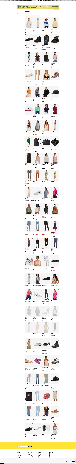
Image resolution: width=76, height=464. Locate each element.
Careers (17, 454)
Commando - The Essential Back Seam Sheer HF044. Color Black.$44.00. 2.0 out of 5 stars (46, 297)
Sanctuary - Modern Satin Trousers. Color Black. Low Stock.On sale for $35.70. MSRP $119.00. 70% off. (29, 161)
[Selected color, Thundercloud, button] (51, 249)
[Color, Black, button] (26, 29)
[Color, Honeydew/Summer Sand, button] (46, 367)
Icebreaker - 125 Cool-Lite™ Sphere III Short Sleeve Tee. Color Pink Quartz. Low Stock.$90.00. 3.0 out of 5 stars (55, 60)
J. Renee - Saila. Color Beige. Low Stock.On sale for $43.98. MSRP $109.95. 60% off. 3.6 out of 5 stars (29, 363)
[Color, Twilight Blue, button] (26, 317)
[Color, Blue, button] (44, 350)
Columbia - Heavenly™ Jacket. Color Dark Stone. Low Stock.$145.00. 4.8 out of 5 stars (37, 211)
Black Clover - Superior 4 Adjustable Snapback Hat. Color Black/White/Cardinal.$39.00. (29, 111)
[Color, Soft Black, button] (27, 181)
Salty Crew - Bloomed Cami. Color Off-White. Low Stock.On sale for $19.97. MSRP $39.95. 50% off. (46, 127)
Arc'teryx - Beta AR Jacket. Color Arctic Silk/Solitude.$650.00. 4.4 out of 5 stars (46, 161)
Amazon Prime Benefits (19, 456)
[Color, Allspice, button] (44, 98)
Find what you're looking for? (56, 441)
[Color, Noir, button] (52, 300)
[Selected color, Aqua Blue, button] (33, 434)
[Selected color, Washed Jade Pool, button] (33, 115)
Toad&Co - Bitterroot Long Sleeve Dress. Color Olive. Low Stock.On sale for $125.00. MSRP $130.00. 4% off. (46, 211)
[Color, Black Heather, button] (44, 45)
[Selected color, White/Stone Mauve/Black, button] (51, 434)
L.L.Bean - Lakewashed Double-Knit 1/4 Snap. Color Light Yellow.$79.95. (55, 25)
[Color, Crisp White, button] (35, 115)
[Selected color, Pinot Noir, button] (51, 232)
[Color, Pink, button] (45, 350)
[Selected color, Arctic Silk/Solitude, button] (42, 164)
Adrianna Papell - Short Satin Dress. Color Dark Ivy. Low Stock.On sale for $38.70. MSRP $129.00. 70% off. (29, 144)
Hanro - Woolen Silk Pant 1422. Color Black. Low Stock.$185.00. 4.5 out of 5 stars (46, 246)
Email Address (18, 446)
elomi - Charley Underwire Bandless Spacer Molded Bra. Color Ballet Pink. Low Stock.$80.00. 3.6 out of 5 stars (37, 263)
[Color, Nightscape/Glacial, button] (44, 164)
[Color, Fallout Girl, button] (28, 181)
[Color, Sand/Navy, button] (43, 367)
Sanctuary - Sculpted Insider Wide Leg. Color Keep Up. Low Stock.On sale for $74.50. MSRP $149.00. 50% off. (29, 414)
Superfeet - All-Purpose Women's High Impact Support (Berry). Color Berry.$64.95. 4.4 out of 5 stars (37, 363)
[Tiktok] (18, 450)
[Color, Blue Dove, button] (45, 367)
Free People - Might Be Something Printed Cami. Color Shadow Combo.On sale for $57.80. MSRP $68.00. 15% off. (37, 280)
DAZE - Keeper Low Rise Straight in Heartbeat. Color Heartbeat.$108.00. (37, 381)
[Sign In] (57, 2)
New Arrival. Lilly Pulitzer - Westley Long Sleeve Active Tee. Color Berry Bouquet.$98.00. (55, 297)
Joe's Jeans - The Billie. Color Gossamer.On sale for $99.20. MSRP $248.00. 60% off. (37, 414)
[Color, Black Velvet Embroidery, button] (52, 267)
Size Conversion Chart (40, 453)
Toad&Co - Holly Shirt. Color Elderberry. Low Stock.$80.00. (46, 194)
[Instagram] (17, 450)
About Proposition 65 (30, 457)
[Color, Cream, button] (43, 98)
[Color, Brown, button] (43, 350)
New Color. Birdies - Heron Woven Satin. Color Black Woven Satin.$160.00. (29, 42)
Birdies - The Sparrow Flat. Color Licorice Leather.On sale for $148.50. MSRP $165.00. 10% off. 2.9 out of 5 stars (55, 263)
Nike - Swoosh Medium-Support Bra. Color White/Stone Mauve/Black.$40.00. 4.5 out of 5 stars (55, 431)
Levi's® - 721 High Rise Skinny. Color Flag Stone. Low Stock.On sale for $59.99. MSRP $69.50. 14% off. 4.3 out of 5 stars (29, 178)
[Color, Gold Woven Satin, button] (27, 45)
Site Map (39, 455)
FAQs (28, 453)
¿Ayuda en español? (30, 455)
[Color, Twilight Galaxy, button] (28, 215)
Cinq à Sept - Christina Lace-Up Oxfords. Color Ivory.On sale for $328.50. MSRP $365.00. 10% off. (37, 346)
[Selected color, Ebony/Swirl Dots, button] (42, 45)
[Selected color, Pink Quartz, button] (51, 63)
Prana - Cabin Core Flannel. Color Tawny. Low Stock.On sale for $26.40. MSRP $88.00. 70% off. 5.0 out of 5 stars (55, 211)
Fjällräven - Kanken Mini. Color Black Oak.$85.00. (29, 397)
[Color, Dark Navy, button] (53, 417)
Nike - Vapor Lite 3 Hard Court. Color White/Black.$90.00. (37, 194)
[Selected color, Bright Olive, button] (42, 333)
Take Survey (39, 456)
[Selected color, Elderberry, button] (42, 198)
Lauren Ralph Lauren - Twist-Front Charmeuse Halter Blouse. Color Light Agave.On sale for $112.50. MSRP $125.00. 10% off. (29, 346)
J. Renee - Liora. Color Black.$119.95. (29, 431)
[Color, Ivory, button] (55, 232)
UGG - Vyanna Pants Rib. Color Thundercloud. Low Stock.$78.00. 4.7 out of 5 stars (55, 246)
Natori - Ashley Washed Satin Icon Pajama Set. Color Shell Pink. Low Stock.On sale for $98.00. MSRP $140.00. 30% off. (29, 194)
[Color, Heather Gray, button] (34, 115)
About (17, 453)
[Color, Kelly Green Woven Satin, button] (26, 45)
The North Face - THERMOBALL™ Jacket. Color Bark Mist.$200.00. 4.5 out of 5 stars (29, 211)
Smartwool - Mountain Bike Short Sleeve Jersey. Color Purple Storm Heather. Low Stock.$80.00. (29, 313)
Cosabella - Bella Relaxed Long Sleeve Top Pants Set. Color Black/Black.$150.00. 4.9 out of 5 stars (37, 246)
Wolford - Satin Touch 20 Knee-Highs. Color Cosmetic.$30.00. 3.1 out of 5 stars (37, 77)
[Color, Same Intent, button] (26, 385)
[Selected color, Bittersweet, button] (33, 63)
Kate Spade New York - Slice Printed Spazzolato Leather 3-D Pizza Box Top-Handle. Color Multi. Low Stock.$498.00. (29, 263)
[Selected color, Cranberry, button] (51, 198)
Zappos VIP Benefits (19, 457)
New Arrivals (50, 455)
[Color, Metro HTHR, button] (54, 63)
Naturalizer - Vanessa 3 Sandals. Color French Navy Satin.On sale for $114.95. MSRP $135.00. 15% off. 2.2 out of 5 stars (55, 363)
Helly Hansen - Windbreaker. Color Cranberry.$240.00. (55, 194)
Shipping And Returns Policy (31, 456)
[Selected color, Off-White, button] (42, 131)
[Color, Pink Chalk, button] (27, 29)
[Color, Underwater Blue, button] (43, 45)
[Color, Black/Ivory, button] (35, 249)
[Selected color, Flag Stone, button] (25, 181)
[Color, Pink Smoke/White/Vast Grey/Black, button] (34, 198)
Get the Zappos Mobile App (20, 455)
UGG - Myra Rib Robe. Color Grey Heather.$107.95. (29, 329)
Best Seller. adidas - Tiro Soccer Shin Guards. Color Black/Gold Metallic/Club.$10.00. (46, 431)
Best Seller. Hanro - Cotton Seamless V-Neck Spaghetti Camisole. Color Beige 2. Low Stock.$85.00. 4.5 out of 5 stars (46, 363)
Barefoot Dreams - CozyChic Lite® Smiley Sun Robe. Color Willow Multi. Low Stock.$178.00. (37, 329)
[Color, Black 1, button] (35, 215)
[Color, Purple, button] (52, 164)
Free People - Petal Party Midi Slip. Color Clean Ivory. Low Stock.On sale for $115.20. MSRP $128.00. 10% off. (29, 280)
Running (50, 456)
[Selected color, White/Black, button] (33, 198)
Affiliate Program (40, 454)
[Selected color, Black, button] (42, 98)
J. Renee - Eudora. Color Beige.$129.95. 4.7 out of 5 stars (55, 414)
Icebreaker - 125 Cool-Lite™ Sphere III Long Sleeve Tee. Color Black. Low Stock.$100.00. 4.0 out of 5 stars (46, 60)
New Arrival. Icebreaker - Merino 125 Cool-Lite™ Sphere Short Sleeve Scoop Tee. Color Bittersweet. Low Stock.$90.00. (37, 60)
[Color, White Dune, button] (27, 215)
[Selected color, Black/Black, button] (33, 249)
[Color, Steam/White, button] (54, 434)
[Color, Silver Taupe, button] (52, 249)
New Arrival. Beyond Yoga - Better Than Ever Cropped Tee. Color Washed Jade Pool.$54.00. (37, 111)
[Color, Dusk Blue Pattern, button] (44, 198)
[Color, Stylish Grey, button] (43, 148)
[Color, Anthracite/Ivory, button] (34, 249)
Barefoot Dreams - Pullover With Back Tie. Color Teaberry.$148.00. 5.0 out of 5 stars (37, 161)
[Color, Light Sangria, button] (44, 367)
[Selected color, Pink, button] (51, 164)
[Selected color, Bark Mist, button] (25, 215)
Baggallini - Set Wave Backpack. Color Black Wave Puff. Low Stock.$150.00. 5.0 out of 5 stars (37, 144)
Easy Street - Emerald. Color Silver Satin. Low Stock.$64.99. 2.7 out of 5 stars (37, 297)
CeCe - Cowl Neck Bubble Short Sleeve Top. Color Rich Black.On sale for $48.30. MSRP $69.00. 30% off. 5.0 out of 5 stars (46, 414)
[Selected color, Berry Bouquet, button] (51, 300)
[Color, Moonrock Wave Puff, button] (35, 148)
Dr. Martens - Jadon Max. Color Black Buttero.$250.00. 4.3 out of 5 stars (55, 42)
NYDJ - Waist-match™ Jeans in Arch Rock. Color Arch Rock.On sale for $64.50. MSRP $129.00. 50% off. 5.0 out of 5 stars (46, 229)
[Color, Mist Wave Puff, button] (34, 148)
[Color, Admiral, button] (34, 81)
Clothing (50, 454)
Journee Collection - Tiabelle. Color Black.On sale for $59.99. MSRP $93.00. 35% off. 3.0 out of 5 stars (46, 346)
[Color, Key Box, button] (27, 385)
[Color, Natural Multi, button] (34, 434)
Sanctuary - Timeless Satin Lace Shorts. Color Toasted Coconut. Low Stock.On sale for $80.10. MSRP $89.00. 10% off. (37, 178)
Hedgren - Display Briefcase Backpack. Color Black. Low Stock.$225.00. (46, 144)
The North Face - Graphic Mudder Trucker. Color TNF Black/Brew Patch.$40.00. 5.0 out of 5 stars (55, 381)
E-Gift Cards (39, 457)
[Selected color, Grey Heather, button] (25, 333)
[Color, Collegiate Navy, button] (34, 215)
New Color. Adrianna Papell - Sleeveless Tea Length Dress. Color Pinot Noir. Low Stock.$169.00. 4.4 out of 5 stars (55, 229)
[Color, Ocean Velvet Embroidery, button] (53, 267)
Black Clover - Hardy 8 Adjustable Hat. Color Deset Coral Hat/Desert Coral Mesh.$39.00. (46, 397)
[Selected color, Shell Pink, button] (25, 198)
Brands (50, 453)
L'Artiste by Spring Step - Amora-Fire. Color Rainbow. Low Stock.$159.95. (55, 77)
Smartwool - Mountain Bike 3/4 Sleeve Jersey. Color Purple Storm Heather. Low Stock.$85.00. (37, 313)
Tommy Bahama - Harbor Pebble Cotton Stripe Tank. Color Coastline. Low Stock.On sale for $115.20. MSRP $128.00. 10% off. (29, 127)
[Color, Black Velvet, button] (54, 267)
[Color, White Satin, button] (43, 317)
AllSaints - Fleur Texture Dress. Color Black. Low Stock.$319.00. (55, 329)
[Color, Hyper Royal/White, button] (53, 434)
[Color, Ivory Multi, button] (35, 434)
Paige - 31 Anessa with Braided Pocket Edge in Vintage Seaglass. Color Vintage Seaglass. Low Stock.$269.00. (46, 381)
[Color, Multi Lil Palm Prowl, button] (53, 300)
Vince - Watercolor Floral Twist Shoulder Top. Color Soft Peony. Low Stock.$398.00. (55, 313)
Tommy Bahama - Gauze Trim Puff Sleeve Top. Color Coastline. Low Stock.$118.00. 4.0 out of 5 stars (46, 111)
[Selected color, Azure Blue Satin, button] (42, 317)
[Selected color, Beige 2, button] (42, 367)
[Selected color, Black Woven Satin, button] (25, 45)
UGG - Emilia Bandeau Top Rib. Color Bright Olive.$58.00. (46, 329)
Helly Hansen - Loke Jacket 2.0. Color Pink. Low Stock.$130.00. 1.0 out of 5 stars (55, 161)
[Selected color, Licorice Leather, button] (51, 267)
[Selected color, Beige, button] (51, 417)
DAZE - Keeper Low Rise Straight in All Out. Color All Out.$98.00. (37, 397)
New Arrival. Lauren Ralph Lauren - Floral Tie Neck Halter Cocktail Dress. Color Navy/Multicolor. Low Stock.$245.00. (29, 246)
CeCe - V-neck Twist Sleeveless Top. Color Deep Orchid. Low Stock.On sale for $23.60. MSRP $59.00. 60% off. (29, 297)
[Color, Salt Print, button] (43, 198)
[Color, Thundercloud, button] (26, 98)
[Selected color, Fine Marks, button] (25, 385)
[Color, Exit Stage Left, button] (26, 181)
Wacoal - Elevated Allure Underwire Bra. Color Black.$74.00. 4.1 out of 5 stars (46, 77)
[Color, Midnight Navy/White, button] (55, 434)
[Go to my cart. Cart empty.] (58, 2)
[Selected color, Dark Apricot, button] (25, 98)
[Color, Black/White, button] (36, 198)
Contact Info (29, 454)
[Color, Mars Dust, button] (26, 215)
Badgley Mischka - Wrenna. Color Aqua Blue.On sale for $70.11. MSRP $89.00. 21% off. (37, 431)
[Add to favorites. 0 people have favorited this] (32, 34)
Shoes (50, 457)
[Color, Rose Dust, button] (42, 81)
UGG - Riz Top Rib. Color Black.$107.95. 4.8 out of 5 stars (46, 94)
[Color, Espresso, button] (52, 232)
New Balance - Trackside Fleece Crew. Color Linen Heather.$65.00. (29, 25)
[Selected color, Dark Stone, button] (33, 215)
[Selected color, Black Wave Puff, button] (33, 148)
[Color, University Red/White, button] (56, 434)
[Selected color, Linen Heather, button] (25, 29)
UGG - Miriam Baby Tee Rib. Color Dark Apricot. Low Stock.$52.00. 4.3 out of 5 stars (29, 94)
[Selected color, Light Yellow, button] (51, 29)
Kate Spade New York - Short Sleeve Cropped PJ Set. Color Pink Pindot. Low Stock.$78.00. (37, 25)
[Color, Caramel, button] (33, 81)
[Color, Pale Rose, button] (52, 29)
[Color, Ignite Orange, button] (52, 198)
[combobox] (28, 2)
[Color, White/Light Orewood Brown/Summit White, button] (35, 198)
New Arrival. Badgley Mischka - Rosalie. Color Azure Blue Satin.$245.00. (46, 313)
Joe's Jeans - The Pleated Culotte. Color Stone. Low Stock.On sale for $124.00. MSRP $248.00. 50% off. (55, 397)
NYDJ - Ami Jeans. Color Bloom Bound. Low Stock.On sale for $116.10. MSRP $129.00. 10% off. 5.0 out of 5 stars (29, 229)
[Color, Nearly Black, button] (36, 81)
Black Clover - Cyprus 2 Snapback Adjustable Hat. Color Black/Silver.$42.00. (55, 94)
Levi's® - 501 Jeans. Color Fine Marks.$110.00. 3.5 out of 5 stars (29, 381)
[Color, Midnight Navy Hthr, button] (53, 63)
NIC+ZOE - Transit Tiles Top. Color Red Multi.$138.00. (37, 94)
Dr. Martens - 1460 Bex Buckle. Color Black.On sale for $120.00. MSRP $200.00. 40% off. (55, 346)
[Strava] (20, 450)
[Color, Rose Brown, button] (43, 81)
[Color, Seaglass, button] (52, 63)
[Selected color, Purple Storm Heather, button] (25, 317)
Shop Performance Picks (42, 0)
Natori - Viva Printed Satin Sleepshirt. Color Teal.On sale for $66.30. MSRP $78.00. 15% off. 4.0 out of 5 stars (29, 60)
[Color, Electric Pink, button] (54, 232)
